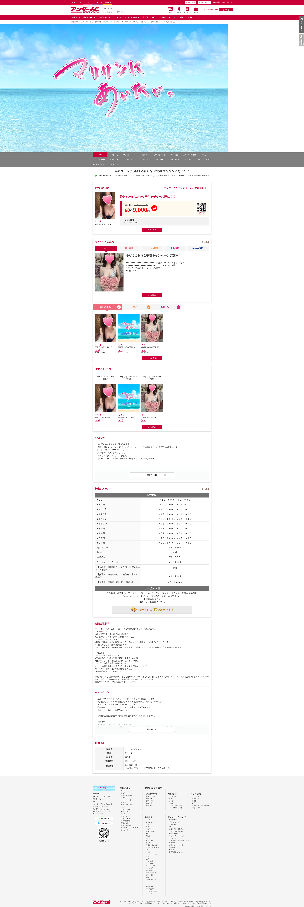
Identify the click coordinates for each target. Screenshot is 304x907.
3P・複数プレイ (151, 889)
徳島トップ (76, 17)
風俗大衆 (107, 2)
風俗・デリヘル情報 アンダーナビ (201, 906)
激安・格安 (149, 861)
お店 (170, 12)
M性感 (148, 836)
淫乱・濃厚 (149, 875)
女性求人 (87, 2)
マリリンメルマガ (204, 159)
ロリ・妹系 (149, 840)
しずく (121, 344)
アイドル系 (149, 868)
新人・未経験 (178, 17)
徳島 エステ (150, 801)
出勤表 (144, 155)
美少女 (148, 843)
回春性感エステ (151, 879)
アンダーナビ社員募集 (176, 831)
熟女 (147, 826)
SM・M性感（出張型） (176, 808)
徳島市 (194, 801)
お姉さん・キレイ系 (152, 847)
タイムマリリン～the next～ (100, 164)
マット (148, 852)
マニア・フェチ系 (152, 854)
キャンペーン (159, 159)
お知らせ (115, 155)
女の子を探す (103, 17)
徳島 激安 (149, 805)
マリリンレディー (129, 155)
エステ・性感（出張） (176, 805)
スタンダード (150, 822)
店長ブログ (189, 159)
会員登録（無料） (212, 9)
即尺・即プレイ (151, 873)
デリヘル (172, 798)
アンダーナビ (77, 2)
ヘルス (171, 803)
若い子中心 (149, 870)
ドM (147, 884)
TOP (100, 155)
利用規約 (172, 850)
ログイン (227, 10)
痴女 (147, 877)
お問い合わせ (227, 2)
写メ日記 (146, 17)
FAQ (170, 826)
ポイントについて (174, 838)
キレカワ (149, 893)
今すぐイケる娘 (159, 155)
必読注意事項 (174, 159)
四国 (104, 9)
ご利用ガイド (173, 824)
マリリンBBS (100, 159)
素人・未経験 (150, 831)
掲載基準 (172, 843)
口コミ (154, 17)
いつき (98, 221)
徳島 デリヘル (150, 796)
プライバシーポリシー (176, 822)
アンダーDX (97, 2)
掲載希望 (172, 847)
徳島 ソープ (150, 798)
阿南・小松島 (196, 808)
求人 (204, 155)
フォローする (104, 818)
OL (147, 850)
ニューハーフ (150, 866)
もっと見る (152, 229)
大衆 (147, 859)
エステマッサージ (152, 838)
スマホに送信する (104, 823)
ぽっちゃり (149, 829)
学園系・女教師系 (152, 845)
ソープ (171, 801)
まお (143, 344)
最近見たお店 (190, 2)
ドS (147, 882)
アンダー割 (187, 12)
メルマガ (144, 159)
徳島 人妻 (149, 803)
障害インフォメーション (177, 836)
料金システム (115, 159)
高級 (147, 857)
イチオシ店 (172, 796)
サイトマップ (173, 820)
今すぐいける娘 (126, 800)
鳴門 (193, 803)
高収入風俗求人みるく (176, 852)
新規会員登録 (173, 833)
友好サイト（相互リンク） (177, 829)
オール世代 (149, 887)
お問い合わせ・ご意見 (176, 845)
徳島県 (109, 9)
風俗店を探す (88, 17)
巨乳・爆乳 (149, 863)
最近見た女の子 (204, 2)
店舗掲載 (216, 2)
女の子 (179, 12)
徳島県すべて (196, 798)
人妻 (147, 824)
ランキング (196, 12)
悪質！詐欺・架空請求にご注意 (179, 840)
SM (147, 833)
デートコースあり (152, 891)
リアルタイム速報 (131, 17)
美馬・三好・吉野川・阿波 (200, 805)
